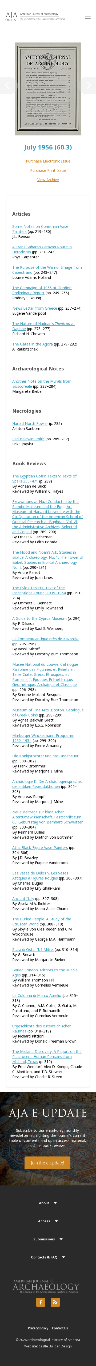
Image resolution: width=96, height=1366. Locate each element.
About (44, 1203)
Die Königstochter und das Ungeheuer (45, 755)
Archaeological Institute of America (53, 1340)
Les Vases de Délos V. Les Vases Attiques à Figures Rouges (40, 875)
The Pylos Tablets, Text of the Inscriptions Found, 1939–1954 (39, 590)
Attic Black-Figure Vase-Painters (40, 847)
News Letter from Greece (34, 308)
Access (44, 1221)
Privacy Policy (38, 1328)
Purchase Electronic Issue (48, 161)
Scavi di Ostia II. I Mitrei (33, 949)
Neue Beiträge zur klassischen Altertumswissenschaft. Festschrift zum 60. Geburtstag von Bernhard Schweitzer (47, 817)
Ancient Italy (23, 898)
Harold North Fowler (30, 423)
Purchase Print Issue (48, 170)
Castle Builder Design (55, 1346)
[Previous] (9, 85)
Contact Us (60, 1328)
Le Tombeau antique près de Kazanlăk (45, 638)
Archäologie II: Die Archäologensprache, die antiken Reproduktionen (47, 784)
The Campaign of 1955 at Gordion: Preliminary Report (42, 290)
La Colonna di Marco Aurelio (36, 995)
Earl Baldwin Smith (28, 438)
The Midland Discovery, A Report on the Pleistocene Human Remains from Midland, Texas (47, 1056)
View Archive (48, 179)
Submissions (44, 1239)
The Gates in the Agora (32, 344)
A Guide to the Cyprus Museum (39, 618)
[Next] (87, 85)
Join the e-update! (47, 1163)
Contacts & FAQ (44, 1257)
